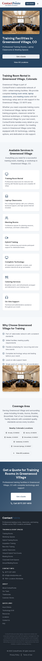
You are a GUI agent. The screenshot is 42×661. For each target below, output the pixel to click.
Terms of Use (27, 655)
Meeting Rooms (7, 556)
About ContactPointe (9, 588)
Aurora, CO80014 (31, 433)
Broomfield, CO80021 (31, 437)
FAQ (3, 623)
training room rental (19, 93)
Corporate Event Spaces (10, 560)
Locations (5, 617)
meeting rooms (23, 97)
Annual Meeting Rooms (10, 563)
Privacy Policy (14, 655)
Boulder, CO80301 (12, 437)
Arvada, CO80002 (13, 433)
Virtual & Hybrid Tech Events (12, 553)
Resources (6, 614)
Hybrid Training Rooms (10, 540)
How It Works (6, 607)
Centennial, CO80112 (22, 442)
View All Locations (21, 62)
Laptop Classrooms (8, 550)
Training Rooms (7, 533)
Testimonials (6, 594)
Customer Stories (8, 598)
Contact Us (6, 620)
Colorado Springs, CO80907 (22, 446)
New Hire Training (8, 546)
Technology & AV (8, 610)
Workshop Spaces (8, 537)
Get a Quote (30, 3)
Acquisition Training (8, 543)
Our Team (5, 591)
